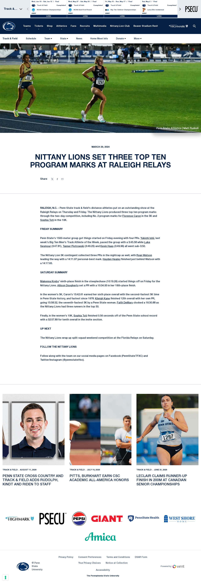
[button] (179, 9)
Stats (63, 39)
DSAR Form (141, 557)
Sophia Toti (47, 220)
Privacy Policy (66, 557)
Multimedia (99, 26)
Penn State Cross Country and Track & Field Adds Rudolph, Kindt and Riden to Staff (33, 480)
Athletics (61, 26)
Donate (120, 39)
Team (47, 39)
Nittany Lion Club (120, 26)
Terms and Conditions (118, 557)
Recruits (85, 26)
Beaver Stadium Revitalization (150, 26)
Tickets (38, 26)
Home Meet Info (99, 39)
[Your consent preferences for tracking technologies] (5, 577)
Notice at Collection (117, 563)
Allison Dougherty (68, 286)
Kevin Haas (107, 246)
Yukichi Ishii (147, 238)
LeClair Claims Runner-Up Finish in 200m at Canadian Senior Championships (161, 480)
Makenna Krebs (49, 281)
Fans (73, 26)
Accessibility (103, 570)
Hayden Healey (111, 259)
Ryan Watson (144, 255)
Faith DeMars (125, 303)
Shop (50, 26)
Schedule (31, 39)
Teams (27, 26)
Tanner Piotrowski (73, 246)
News (79, 39)
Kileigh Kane (102, 299)
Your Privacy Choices (89, 563)
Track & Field (10, 470)
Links (48, 16)
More (137, 39)
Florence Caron (131, 216)
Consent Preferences (89, 557)
